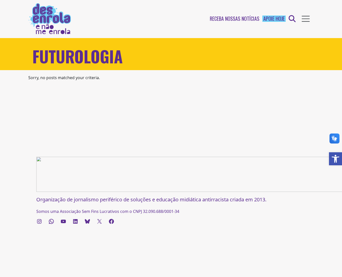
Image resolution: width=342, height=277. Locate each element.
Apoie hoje (274, 19)
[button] (335, 158)
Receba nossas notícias (234, 19)
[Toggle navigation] (306, 19)
